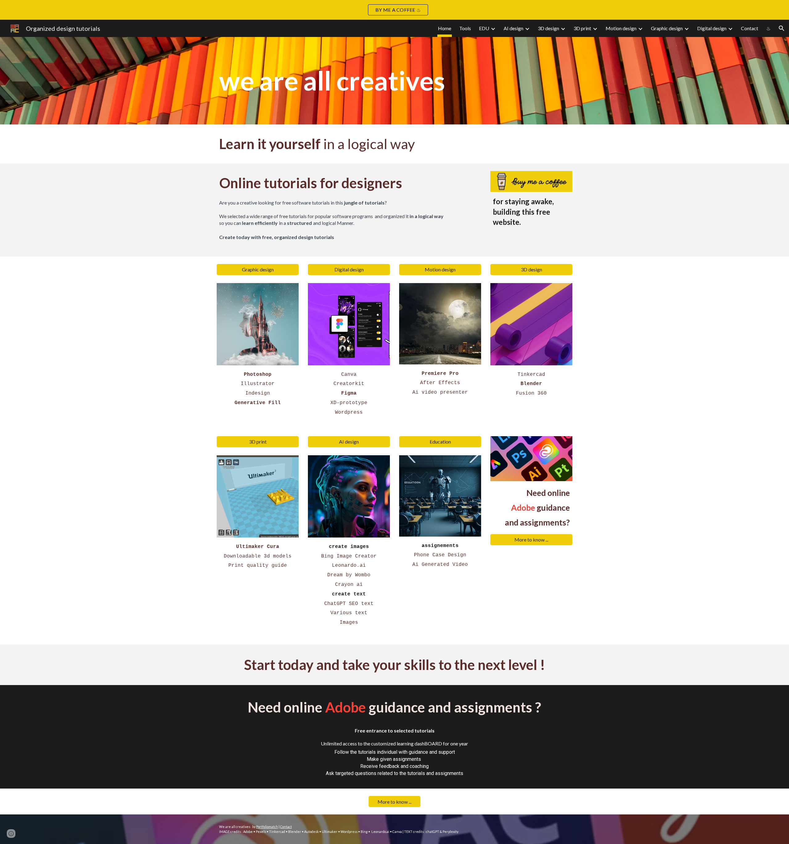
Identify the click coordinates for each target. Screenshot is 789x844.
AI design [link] (513, 28)
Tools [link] (465, 28)
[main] (394, 80)
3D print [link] (582, 28)
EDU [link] (484, 28)
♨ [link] (768, 28)
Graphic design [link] (667, 28)
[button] (781, 28)
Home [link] (444, 28)
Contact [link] (749, 28)
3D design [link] (548, 28)
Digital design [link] (711, 28)
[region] (394, 10)
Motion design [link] (621, 28)
